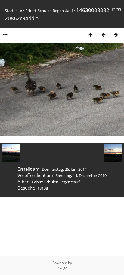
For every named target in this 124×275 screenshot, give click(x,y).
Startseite (13, 10)
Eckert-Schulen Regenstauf (49, 10)
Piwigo (62, 267)
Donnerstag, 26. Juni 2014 (64, 169)
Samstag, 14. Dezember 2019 (81, 175)
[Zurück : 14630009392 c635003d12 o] (103, 34)
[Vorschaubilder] (90, 34)
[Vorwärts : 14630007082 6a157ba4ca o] (116, 34)
